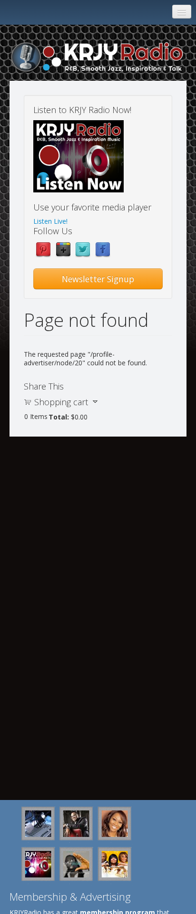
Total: (59, 416)
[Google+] (63, 249)
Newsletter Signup (98, 279)
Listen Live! (50, 221)
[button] (78, 156)
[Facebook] (102, 249)
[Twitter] (82, 249)
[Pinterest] (43, 249)
